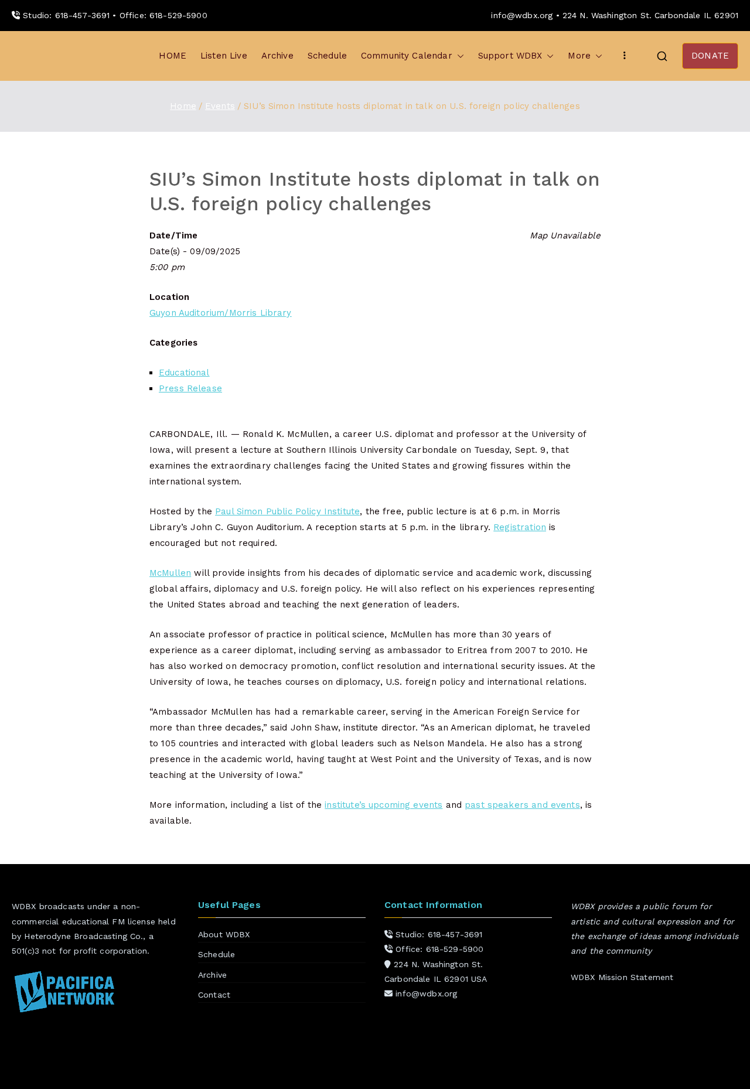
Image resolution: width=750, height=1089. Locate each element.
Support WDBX (510, 55)
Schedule (327, 55)
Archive (277, 55)
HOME (172, 55)
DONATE (710, 55)
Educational (184, 372)
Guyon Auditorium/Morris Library (220, 313)
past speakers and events (522, 805)
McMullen (170, 573)
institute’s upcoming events (383, 805)
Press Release (190, 388)
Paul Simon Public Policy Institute (287, 511)
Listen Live (223, 55)
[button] (458, 56)
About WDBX (224, 934)
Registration (519, 527)
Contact (214, 994)
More (579, 55)
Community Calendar (406, 55)
